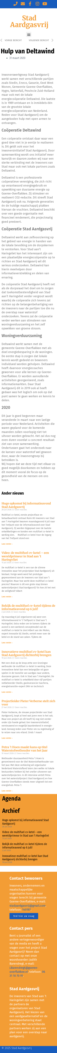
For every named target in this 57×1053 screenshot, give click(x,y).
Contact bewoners (26, 878)
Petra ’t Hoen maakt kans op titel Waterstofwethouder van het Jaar (25, 748)
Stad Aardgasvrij (29, 21)
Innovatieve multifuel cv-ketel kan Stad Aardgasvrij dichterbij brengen (26, 653)
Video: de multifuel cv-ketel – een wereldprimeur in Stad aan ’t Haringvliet (25, 556)
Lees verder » (7, 544)
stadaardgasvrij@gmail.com (27, 905)
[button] (28, 34)
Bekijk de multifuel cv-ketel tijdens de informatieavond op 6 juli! (28, 607)
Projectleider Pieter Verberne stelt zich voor (28, 702)
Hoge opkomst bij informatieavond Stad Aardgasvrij (26, 505)
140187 (26, 909)
